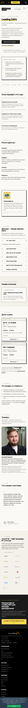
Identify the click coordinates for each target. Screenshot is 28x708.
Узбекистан (3, 694)
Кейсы (2, 681)
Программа (13, 84)
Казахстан (3, 692)
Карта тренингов (5, 665)
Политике (19, 703)
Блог (2, 683)
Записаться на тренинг (11, 42)
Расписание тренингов (6, 667)
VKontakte (9, 642)
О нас (2, 640)
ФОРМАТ (19, 84)
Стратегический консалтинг (7, 657)
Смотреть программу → (8, 45)
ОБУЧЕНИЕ (4, 7)
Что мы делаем (4, 677)
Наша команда (4, 679)
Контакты (7, 640)
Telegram (3, 642)
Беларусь (3, 696)
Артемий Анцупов (12, 326)
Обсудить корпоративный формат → (14, 621)
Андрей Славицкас (12, 351)
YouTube (15, 642)
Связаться (15, 2)
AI (1, 659)
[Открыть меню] (25, 2)
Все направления (5, 648)
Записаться (14, 339)
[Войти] (9, 2)
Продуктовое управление (7, 652)
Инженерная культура (6, 655)
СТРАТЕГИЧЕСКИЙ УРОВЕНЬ (6, 9)
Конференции (4, 671)
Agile (2, 650)
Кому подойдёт (6, 84)
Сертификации (4, 669)
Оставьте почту (18, 367)
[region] (14, 507)
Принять (14, 706)
